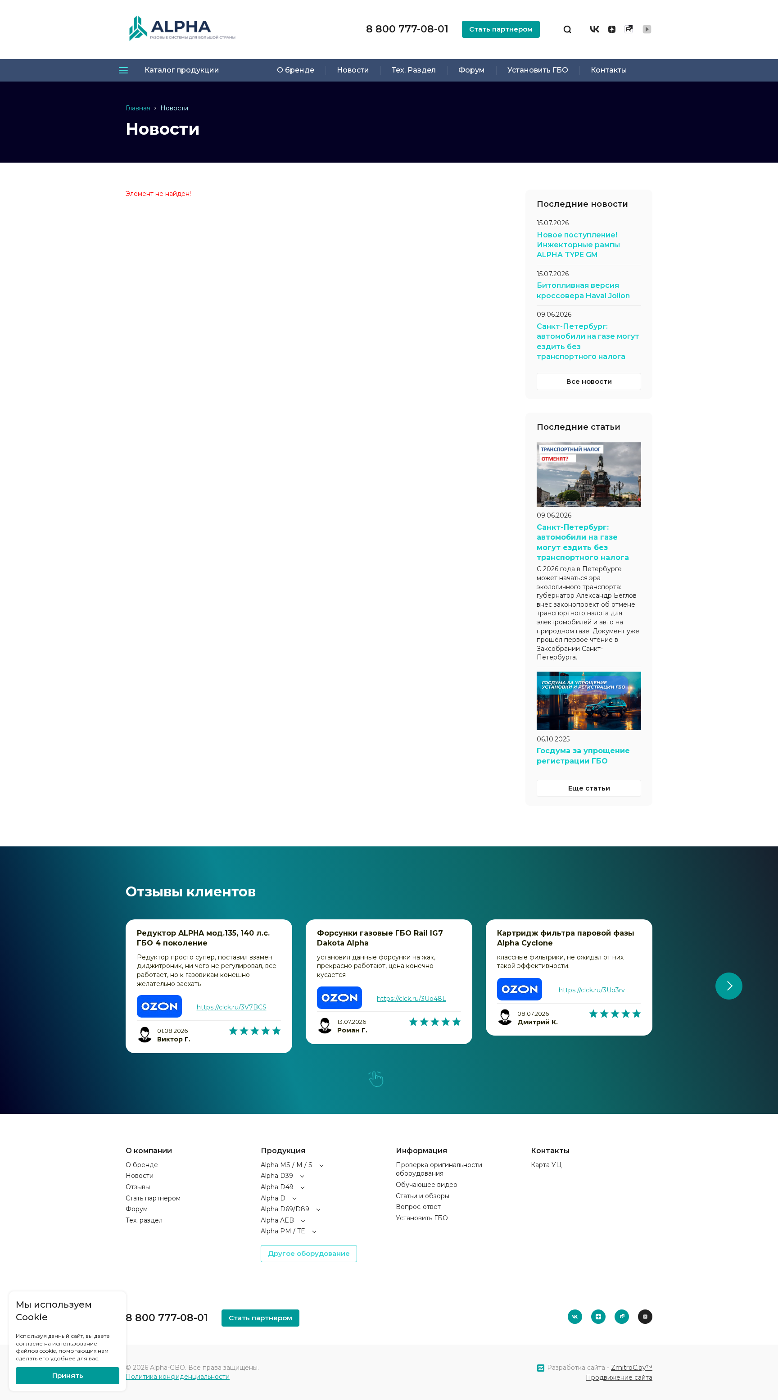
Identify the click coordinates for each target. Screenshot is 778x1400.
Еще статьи (589, 788)
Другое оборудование (309, 1253)
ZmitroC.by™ (631, 1368)
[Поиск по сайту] (567, 29)
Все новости (589, 381)
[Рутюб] (628, 29)
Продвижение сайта (619, 1377)
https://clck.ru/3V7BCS (232, 1007)
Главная (138, 108)
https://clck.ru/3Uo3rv (592, 990)
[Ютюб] (647, 29)
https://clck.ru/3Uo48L (411, 999)
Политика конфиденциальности (178, 1377)
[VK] (594, 29)
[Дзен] (611, 29)
